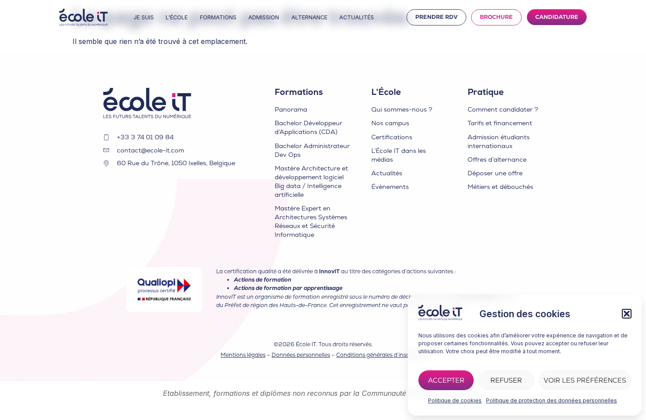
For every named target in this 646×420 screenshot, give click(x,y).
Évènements (390, 187)
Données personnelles (301, 354)
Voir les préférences (585, 380)
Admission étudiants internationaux (499, 141)
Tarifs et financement (500, 123)
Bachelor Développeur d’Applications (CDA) (308, 127)
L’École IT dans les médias (398, 155)
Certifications (391, 137)
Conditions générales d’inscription (381, 354)
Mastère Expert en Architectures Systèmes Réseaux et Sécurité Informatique (311, 221)
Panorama (291, 109)
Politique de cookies (455, 400)
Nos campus (390, 123)
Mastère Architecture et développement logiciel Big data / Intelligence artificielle (311, 181)
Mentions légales (243, 354)
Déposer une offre (495, 173)
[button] (626, 313)
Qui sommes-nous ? (401, 109)
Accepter (446, 380)
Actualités (386, 173)
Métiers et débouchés (500, 187)
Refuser (506, 380)
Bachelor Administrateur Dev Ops (312, 150)
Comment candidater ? (503, 109)
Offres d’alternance (497, 159)
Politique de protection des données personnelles (551, 400)
